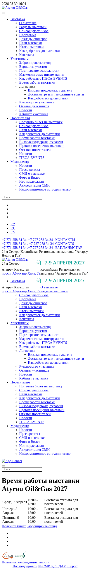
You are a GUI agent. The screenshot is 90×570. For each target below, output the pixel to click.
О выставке (27, 23)
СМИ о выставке (32, 173)
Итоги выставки (31, 47)
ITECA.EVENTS (31, 157)
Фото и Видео (29, 177)
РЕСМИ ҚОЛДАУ (52, 566)
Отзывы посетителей (35, 150)
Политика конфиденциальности (26, 562)
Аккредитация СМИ (34, 185)
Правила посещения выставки (41, 146)
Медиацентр (19, 161)
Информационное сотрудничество (45, 189)
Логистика (27, 350)
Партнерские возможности (39, 70)
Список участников (33, 31)
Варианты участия (33, 66)
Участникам (19, 58)
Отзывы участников (34, 106)
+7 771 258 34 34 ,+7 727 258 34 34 (27, 247)
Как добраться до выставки (39, 51)
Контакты (26, 55)
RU (13, 228)
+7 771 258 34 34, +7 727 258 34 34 (27, 240)
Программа (27, 35)
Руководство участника (36, 102)
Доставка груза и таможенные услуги (56, 94)
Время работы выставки (37, 82)
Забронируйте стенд (42, 526)
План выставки (30, 43)
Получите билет (14, 526)
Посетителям (20, 118)
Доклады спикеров (33, 39)
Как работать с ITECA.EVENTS (43, 78)
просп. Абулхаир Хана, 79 (21, 273)
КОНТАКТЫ (65, 240)
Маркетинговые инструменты (41, 74)
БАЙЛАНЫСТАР (68, 247)
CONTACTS (64, 244)
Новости (25, 110)
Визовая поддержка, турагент (50, 90)
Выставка (17, 19)
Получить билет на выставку (40, 122)
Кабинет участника (33, 114)
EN (12, 232)
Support (72, 566)
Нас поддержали (31, 181)
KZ (12, 224)
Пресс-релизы (29, 169)
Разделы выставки (33, 27)
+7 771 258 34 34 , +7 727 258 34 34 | (28, 244)
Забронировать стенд (35, 62)
